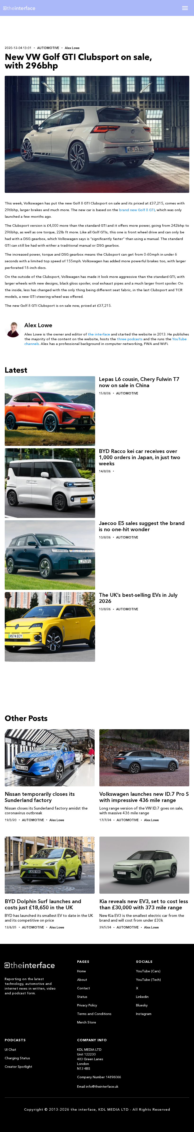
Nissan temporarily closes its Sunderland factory (40, 797)
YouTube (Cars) (148, 971)
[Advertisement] (35, 30)
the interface (99, 334)
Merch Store (86, 1022)
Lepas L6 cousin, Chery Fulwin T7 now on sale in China (139, 382)
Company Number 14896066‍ (99, 1077)
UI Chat (10, 1049)
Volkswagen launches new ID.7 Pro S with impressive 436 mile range (144, 797)
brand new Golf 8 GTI (137, 210)
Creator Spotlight (18, 1066)
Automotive (48, 48)
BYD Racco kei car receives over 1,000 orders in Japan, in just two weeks (139, 457)
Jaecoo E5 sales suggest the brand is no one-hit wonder (142, 526)
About (82, 980)
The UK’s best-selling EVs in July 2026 (138, 598)
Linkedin (142, 997)
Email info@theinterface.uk (97, 1086)
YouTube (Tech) (148, 980)
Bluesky (142, 1005)
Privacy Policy (87, 1005)
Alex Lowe (72, 48)
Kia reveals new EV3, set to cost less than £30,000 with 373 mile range (143, 904)
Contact (83, 988)
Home (81, 971)
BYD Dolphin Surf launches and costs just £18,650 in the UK (43, 904)
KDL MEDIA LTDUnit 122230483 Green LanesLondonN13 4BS (90, 1059)
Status (82, 997)
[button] (185, 8)
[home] (34, 8)
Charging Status (17, 1058)
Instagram (143, 1014)
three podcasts (129, 339)
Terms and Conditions (94, 1014)
